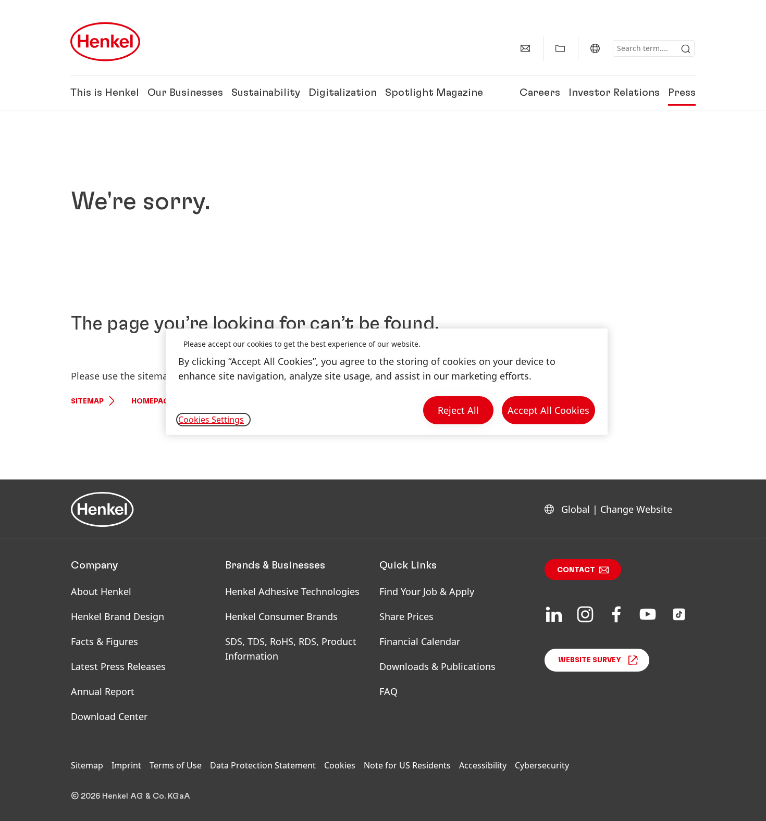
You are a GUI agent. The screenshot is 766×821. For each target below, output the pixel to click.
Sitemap (87, 401)
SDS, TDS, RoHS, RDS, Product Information (290, 648)
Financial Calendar (419, 641)
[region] (387, 382)
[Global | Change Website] (595, 48)
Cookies (339, 765)
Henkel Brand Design (117, 616)
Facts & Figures (104, 641)
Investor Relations (614, 92)
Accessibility (482, 765)
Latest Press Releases (118, 666)
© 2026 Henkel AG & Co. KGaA (130, 796)
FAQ (388, 691)
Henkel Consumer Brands (281, 616)
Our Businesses (185, 92)
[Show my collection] (560, 48)
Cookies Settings (211, 419)
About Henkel (101, 591)
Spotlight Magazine (434, 92)
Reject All (458, 410)
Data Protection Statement (263, 765)
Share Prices (406, 616)
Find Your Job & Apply (426, 591)
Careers (540, 92)
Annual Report (102, 691)
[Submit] (685, 49)
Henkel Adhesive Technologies (292, 591)
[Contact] (525, 48)
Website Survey (589, 660)
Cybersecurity (542, 765)
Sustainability (265, 92)
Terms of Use (176, 765)
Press (682, 92)
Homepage (152, 401)
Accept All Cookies (548, 410)
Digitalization (342, 92)
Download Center (109, 716)
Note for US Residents (407, 765)
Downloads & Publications (437, 666)
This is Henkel (104, 92)
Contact (576, 570)
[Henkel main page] (105, 41)
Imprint (126, 765)
